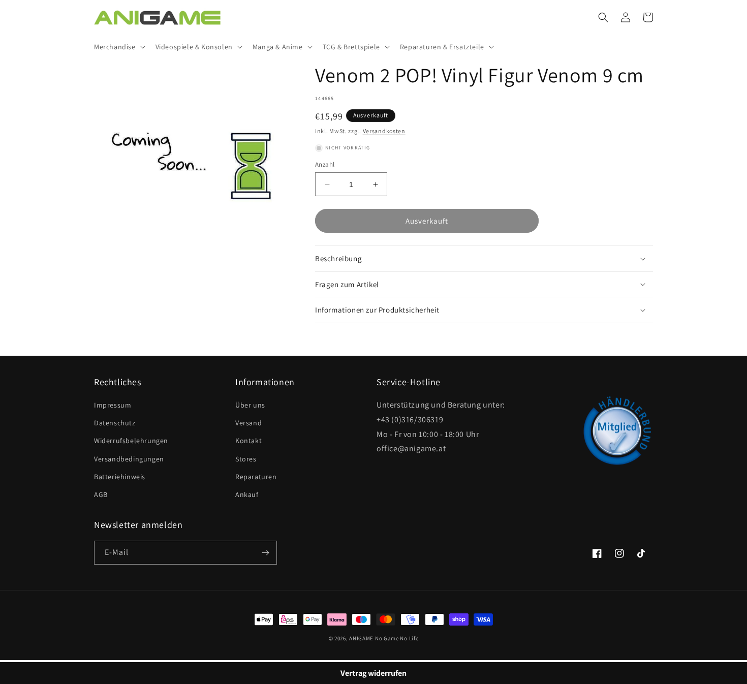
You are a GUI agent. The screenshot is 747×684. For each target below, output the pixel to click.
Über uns (250, 405)
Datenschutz (115, 422)
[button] (118, 46)
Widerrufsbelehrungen (131, 440)
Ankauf (247, 494)
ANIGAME (361, 638)
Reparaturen (256, 476)
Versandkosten (384, 131)
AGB (101, 494)
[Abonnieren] (265, 553)
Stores (246, 458)
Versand (248, 422)
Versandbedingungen (129, 458)
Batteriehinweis (119, 476)
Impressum (112, 405)
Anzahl (324, 164)
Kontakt (248, 440)
